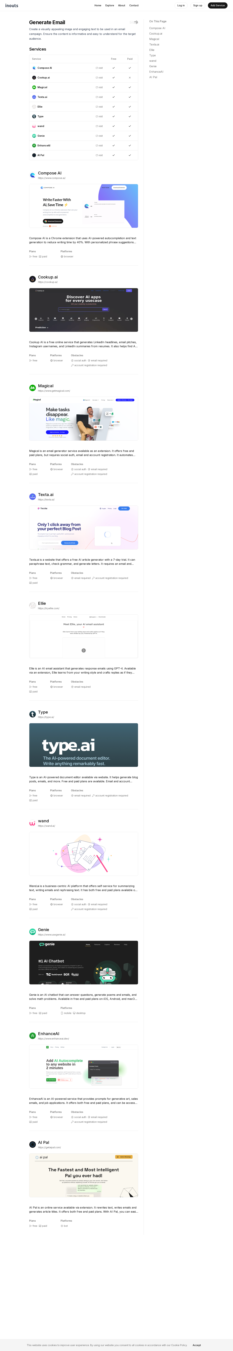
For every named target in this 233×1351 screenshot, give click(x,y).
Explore (109, 5)
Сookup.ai (48, 277)
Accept (197, 1345)
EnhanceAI (48, 1033)
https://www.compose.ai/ (51, 178)
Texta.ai (45, 494)
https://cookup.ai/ (48, 282)
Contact (134, 5)
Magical (45, 385)
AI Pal (43, 1142)
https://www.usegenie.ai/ (51, 934)
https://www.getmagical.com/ (54, 390)
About (121, 5)
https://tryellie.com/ (48, 608)
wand (43, 820)
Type (43, 712)
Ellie (42, 603)
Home (97, 5)
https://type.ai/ (46, 717)
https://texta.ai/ (46, 499)
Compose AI (50, 173)
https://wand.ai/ (46, 825)
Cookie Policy (179, 1345)
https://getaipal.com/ (49, 1147)
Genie (43, 929)
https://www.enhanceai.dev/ (53, 1038)
